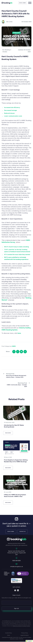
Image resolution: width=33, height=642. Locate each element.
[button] (22, 3)
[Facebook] (17, 351)
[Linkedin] (25, 351)
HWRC (14, 346)
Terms (8, 635)
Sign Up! (16, 608)
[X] (14, 351)
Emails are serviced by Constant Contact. (21, 625)
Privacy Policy (24, 633)
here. (19, 333)
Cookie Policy (8, 633)
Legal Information (24, 635)
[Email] (21, 351)
